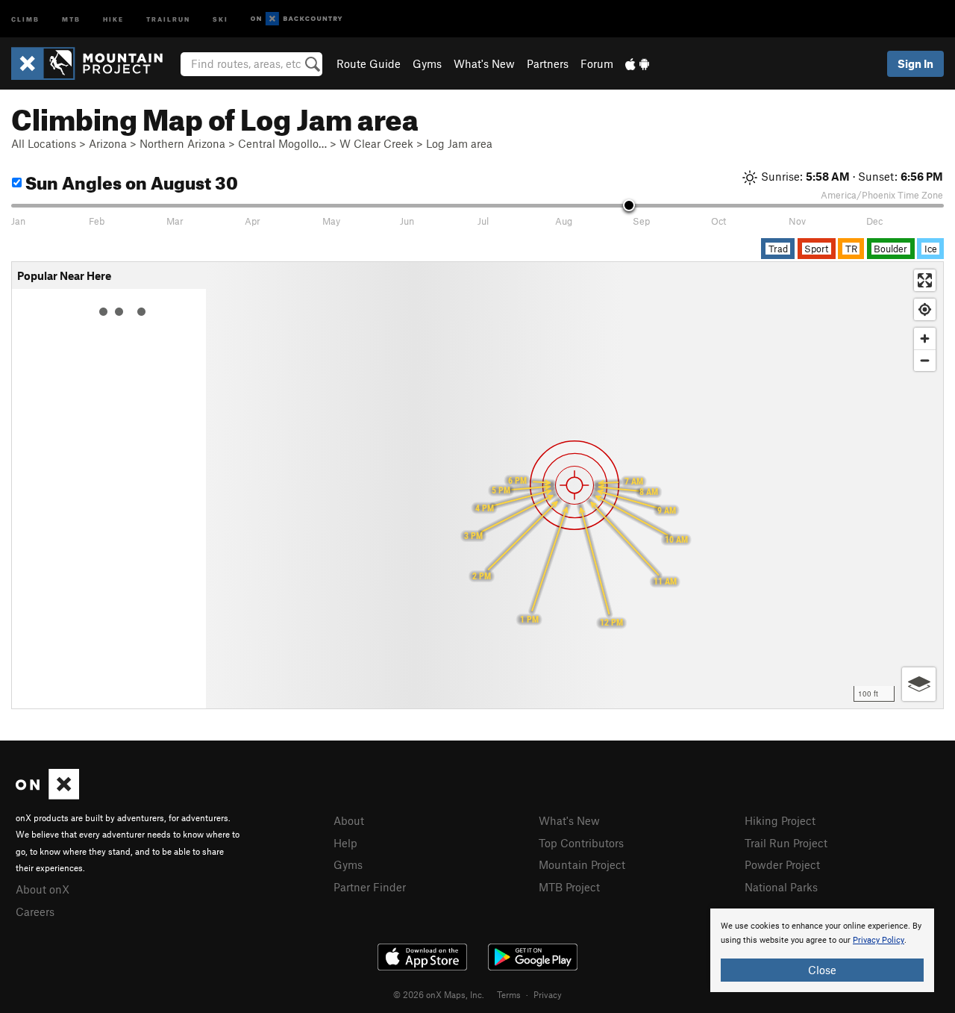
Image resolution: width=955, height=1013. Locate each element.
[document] (822, 950)
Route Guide (368, 63)
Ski (220, 18)
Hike (113, 18)
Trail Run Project (786, 843)
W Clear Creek (376, 143)
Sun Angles (130, 180)
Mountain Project (582, 864)
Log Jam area (459, 143)
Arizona (108, 143)
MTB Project (569, 887)
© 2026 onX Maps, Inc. (438, 994)
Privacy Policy (878, 940)
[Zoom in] (925, 338)
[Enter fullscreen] (925, 280)
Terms (509, 994)
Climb (25, 18)
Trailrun (168, 18)
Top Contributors (581, 843)
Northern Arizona (182, 143)
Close (822, 969)
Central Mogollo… (282, 143)
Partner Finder (370, 887)
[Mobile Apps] (637, 63)
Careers (35, 911)
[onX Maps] (47, 795)
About (349, 820)
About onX (42, 889)
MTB (71, 18)
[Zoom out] (925, 360)
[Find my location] (925, 309)
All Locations (43, 143)
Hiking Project (780, 820)
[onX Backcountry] (296, 19)
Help (345, 843)
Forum (596, 63)
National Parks (781, 887)
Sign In (915, 63)
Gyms (427, 63)
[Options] (919, 684)
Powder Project (782, 864)
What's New (484, 63)
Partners (548, 63)
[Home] (94, 63)
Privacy (547, 994)
